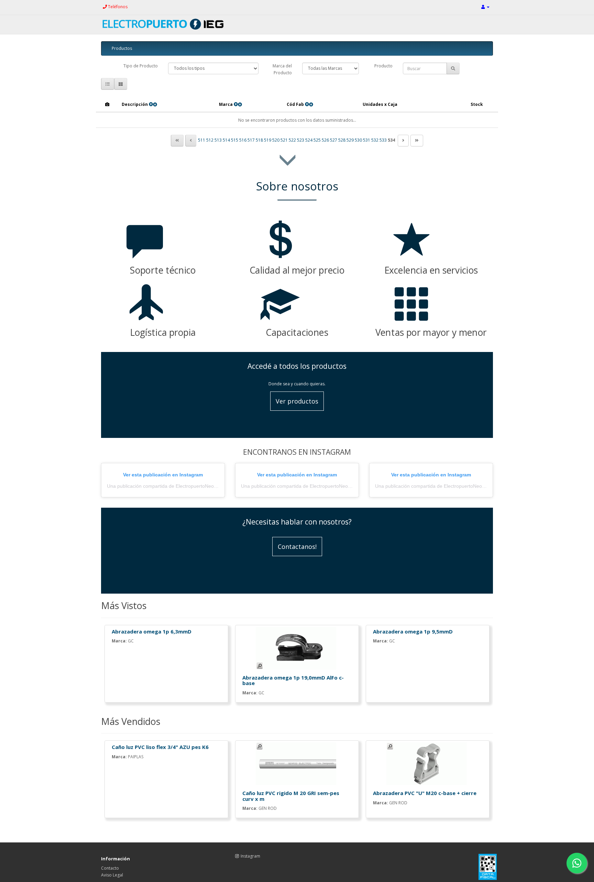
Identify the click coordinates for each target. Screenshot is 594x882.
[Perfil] (485, 7)
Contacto (110, 868)
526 (325, 140)
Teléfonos (117, 7)
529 (350, 140)
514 (226, 140)
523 (300, 140)
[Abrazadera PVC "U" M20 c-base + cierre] (427, 763)
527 (333, 140)
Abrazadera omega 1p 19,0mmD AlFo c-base (293, 680)
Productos (122, 48)
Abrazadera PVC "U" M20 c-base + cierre (424, 793)
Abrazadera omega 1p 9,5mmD (413, 631)
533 (383, 140)
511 (201, 140)
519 (267, 140)
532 (374, 140)
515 (234, 140)
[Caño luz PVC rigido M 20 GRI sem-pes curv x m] (297, 763)
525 (317, 140)
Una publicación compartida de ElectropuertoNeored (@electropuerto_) (184, 486)
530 (358, 140)
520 (275, 140)
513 (218, 140)
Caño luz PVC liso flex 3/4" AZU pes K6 (160, 746)
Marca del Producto (282, 69)
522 (292, 140)
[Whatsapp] (576, 863)
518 (259, 140)
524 (308, 140)
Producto (383, 66)
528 (341, 140)
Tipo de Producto (140, 66)
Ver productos (297, 401)
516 (242, 140)
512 (209, 140)
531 (366, 140)
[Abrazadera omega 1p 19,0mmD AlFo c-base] (297, 648)
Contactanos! (297, 546)
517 (251, 140)
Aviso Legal (112, 875)
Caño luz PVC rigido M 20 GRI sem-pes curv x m (290, 796)
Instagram (250, 856)
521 (284, 140)
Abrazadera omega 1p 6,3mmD (151, 631)
